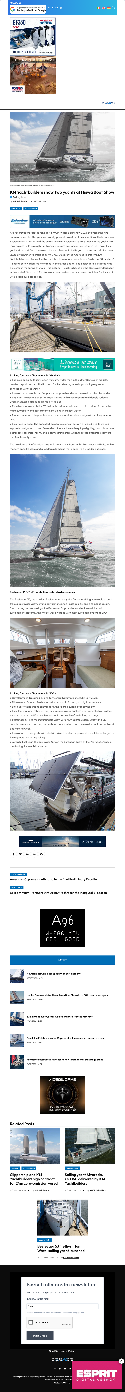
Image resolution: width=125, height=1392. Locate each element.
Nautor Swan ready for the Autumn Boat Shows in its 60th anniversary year (67, 995)
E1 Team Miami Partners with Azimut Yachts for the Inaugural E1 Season (58, 893)
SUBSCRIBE (40, 1335)
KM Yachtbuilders (21, 201)
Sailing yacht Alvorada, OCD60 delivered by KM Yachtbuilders (85, 1179)
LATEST (62, 960)
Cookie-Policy (67, 1350)
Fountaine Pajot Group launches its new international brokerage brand (65, 1059)
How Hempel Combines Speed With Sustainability (53, 973)
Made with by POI (62, 1383)
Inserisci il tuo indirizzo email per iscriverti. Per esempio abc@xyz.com (55, 1313)
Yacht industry (31, 208)
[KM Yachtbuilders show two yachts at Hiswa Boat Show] (27, 854)
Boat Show (15, 208)
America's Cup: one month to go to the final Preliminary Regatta (53, 879)
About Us (53, 1350)
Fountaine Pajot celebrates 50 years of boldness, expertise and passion (65, 1038)
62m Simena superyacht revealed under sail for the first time (60, 1016)
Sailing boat (20, 197)
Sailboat (14, 1168)
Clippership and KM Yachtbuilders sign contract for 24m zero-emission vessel (34, 1179)
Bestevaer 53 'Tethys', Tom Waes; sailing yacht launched (61, 1248)
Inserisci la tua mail (37, 1299)
